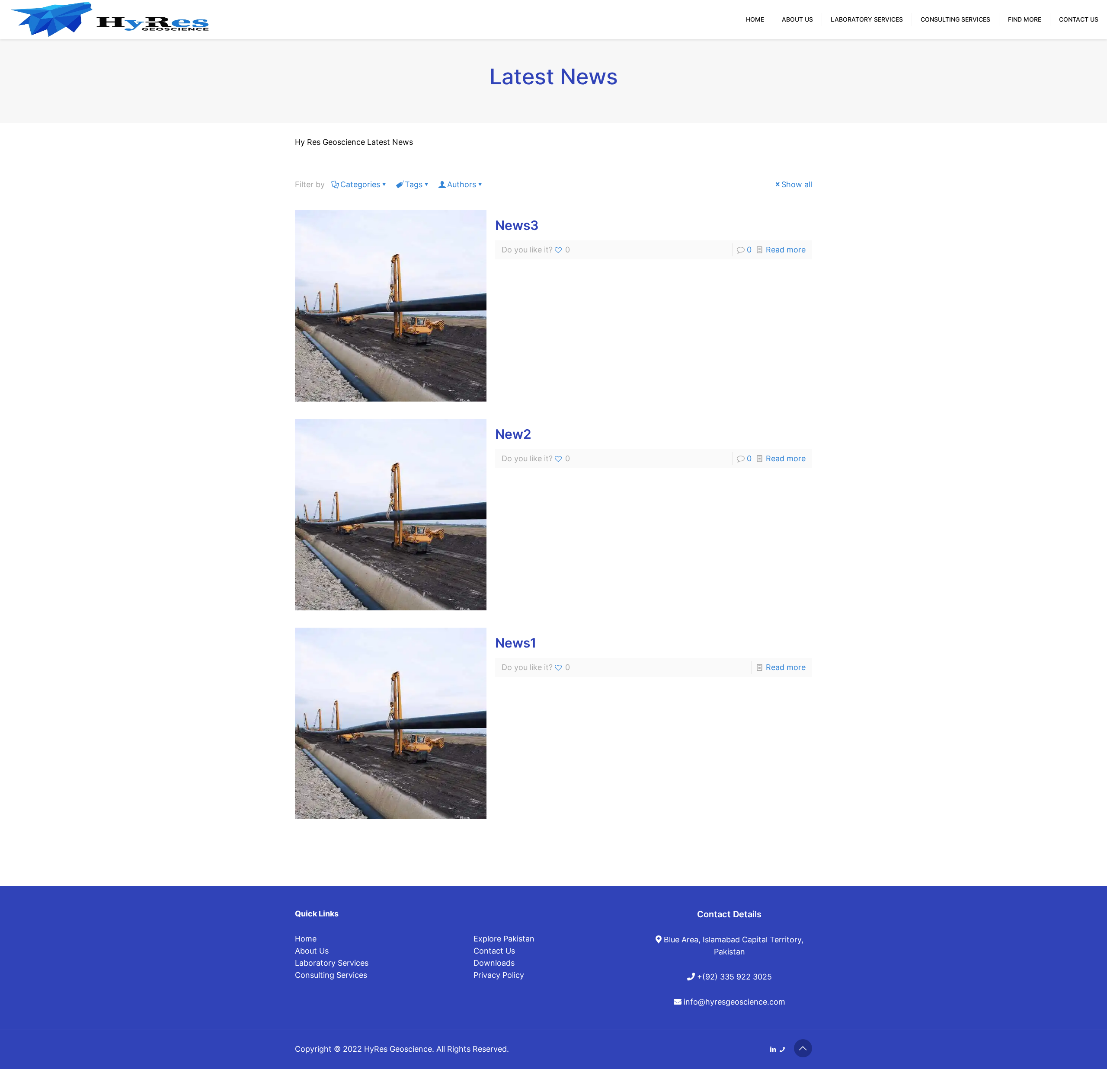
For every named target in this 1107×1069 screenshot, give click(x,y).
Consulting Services (331, 975)
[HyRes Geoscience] (110, 15)
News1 (515, 643)
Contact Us (494, 950)
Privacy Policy (499, 975)
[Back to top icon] (803, 1048)
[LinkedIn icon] (773, 1049)
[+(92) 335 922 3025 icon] (782, 1049)
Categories (360, 184)
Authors (461, 184)
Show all (796, 184)
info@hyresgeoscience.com (733, 1001)
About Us (312, 950)
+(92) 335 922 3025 (733, 976)
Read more (786, 249)
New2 (513, 434)
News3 (517, 225)
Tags (413, 184)
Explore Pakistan (504, 938)
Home (306, 938)
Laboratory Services (331, 962)
